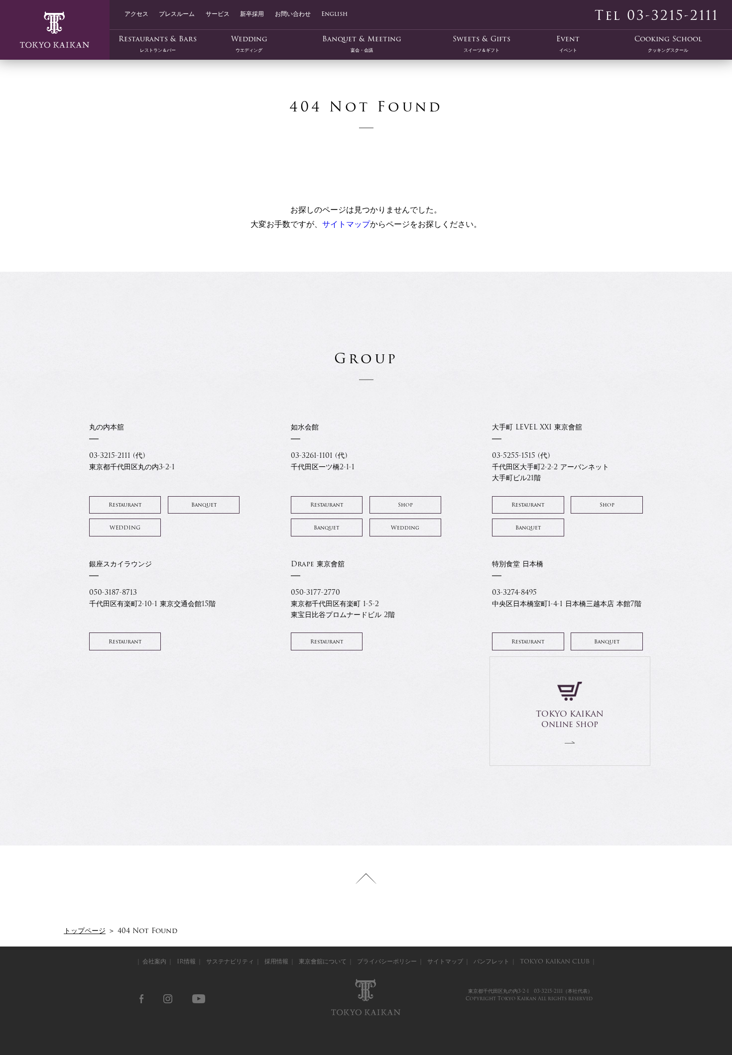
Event (568, 44)
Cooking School (668, 44)
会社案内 (154, 961)
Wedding (249, 44)
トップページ (85, 930)
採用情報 (276, 961)
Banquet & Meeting (361, 44)
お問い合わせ (293, 13)
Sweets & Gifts (481, 44)
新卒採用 (252, 13)
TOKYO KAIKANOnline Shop (570, 719)
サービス (218, 13)
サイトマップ (346, 224)
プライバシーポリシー (387, 961)
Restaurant (125, 505)
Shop (405, 505)
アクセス (136, 13)
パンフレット (491, 961)
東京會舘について (323, 961)
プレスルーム (177, 13)
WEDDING (125, 528)
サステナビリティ (230, 961)
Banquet (204, 505)
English (334, 13)
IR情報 (186, 961)
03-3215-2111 (548, 991)
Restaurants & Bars (158, 44)
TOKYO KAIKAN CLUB (555, 961)
